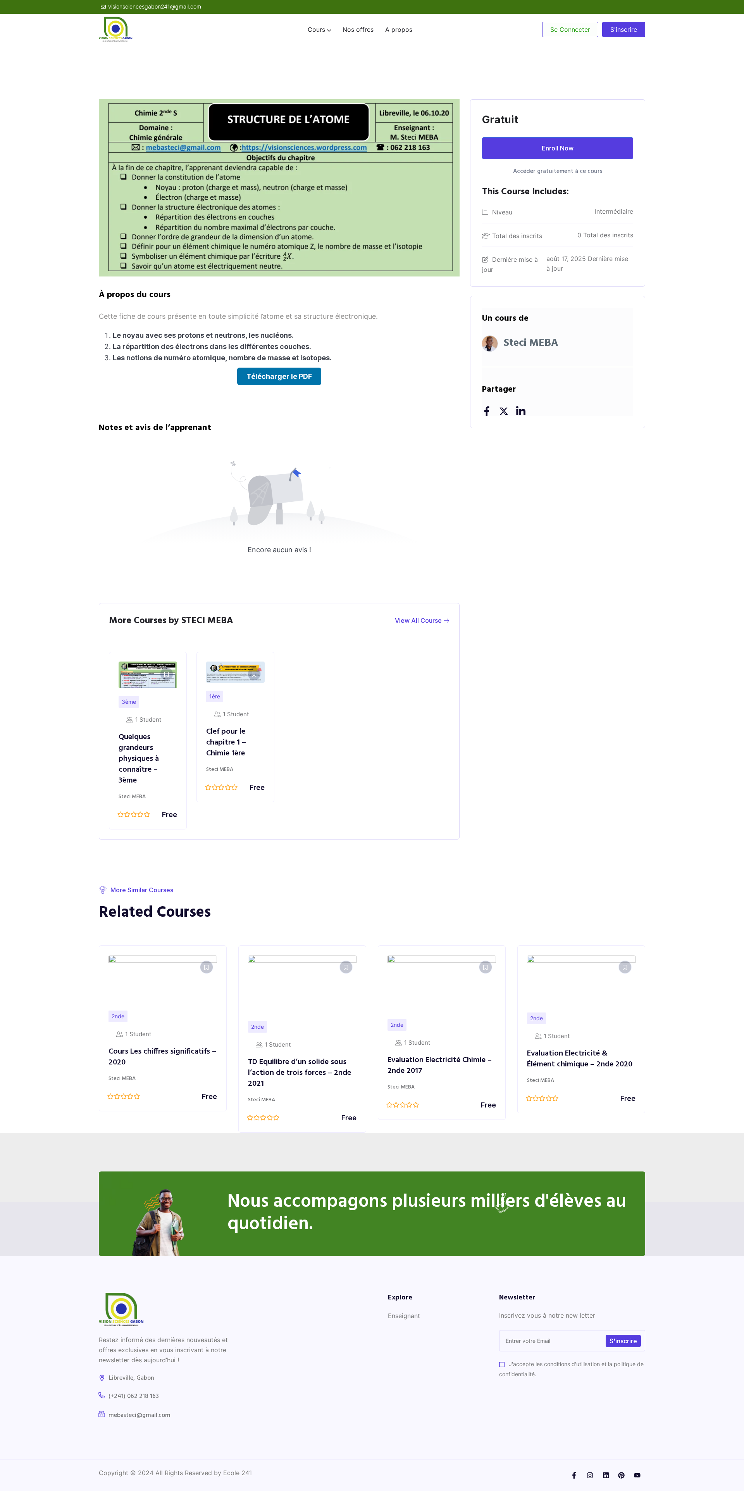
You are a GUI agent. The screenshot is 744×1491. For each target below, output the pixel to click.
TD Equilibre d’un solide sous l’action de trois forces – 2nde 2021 (160, 1073)
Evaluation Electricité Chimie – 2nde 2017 (300, 1065)
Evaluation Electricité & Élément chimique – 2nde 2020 (440, 1059)
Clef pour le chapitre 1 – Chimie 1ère (226, 743)
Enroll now (558, 148)
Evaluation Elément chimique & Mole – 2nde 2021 (580, 1061)
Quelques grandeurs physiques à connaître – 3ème (139, 759)
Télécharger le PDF (279, 376)
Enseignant (404, 1316)
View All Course (419, 620)
